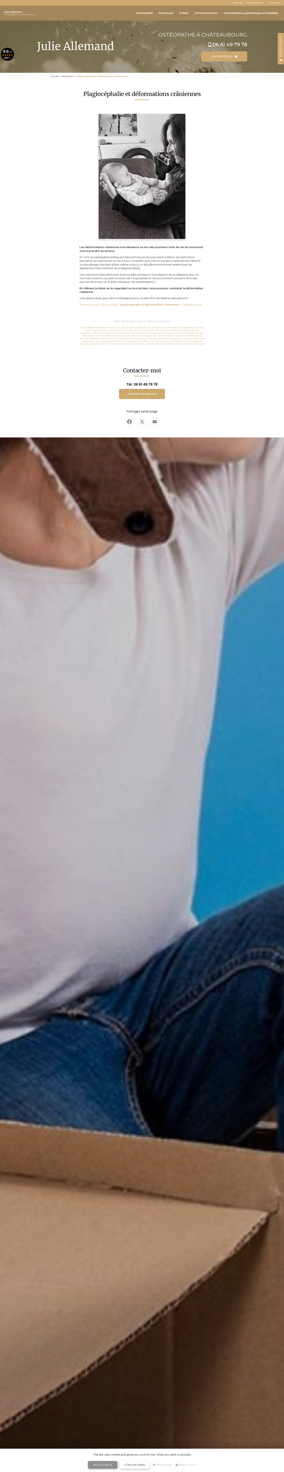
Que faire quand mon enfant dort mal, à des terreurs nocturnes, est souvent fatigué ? (143, 334)
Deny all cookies (135, 1464)
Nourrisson (166, 13)
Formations (254, 2)
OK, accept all (104, 1464)
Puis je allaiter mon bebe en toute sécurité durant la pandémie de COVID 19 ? (121, 327)
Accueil (238, 2)
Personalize (163, 1464)
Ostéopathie (144, 13)
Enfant (184, 13)
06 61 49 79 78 (230, 44)
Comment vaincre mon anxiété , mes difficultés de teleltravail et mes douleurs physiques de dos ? (132, 333)
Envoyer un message (142, 393)
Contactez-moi (222, 56)
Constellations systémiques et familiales (251, 13)
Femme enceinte (206, 13)
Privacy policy (187, 1464)
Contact (274, 2)
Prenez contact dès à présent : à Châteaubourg (140, 304)
